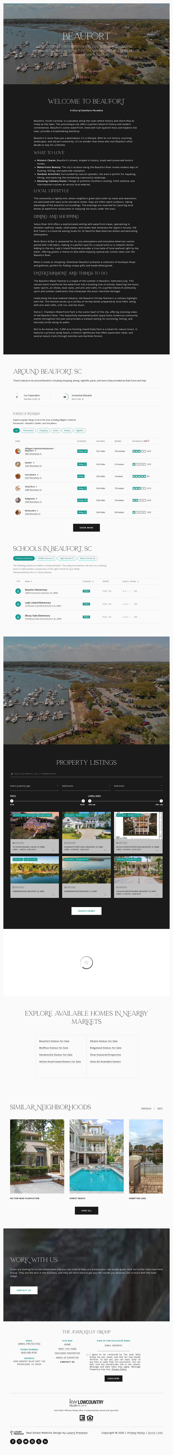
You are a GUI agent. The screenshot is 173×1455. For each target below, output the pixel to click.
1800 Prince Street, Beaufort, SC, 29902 (41, 593)
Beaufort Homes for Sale (54, 1041)
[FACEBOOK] (13, 1441)
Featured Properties (67, 1353)
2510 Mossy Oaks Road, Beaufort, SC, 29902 (43, 619)
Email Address (113, 1345)
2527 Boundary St (33, 478)
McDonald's (30, 510)
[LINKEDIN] (45, 1441)
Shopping (44, 430)
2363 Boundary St (33, 502)
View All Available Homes (105, 1061)
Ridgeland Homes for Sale (106, 1047)
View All (86, 1210)
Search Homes (86, 911)
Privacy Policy (119, 1369)
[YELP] (38, 1441)
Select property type (20, 786)
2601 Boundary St (33, 454)
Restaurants (29, 430)
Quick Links (155, 1432)
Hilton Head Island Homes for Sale (60, 1061)
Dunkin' (28, 462)
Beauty (68, 430)
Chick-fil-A (30, 486)
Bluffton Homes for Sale (53, 1047)
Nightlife (81, 430)
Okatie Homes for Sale (104, 1041)
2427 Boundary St (33, 466)
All (17, 430)
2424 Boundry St (32, 514)
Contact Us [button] (24, 1290)
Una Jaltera (30, 474)
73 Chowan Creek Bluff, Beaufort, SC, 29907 (43, 606)
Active (57, 430)
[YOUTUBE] (26, 1441)
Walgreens (30, 498)
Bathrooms (67, 786)
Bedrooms (119, 786)
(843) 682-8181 (29, 1352)
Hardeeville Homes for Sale (56, 1054)
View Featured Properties (105, 1054)
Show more (86, 527)
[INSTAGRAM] (19, 1441)
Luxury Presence (77, 1432)
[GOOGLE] (32, 1441)
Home (67, 1344)
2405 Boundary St (33, 490)
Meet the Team (67, 1349)
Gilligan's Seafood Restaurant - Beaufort (40, 449)
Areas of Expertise (67, 1357)
